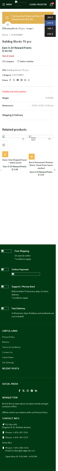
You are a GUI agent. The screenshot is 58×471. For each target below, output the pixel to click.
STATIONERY (17, 35)
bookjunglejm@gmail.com (23, 450)
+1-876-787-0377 (20, 437)
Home (5, 35)
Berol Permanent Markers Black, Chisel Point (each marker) (41, 165)
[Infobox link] (28, 255)
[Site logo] (21, 4)
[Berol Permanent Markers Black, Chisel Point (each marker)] (41, 147)
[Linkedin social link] (25, 80)
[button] (5, 154)
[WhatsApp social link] (29, 80)
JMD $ (49, 17)
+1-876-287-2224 (20, 432)
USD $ (49, 22)
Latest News (8, 357)
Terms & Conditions (11, 347)
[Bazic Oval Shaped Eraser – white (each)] (14, 146)
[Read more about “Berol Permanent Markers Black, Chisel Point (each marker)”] (32, 157)
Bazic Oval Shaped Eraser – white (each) (15, 161)
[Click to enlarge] (7, 24)
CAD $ (49, 33)
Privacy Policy (8, 337)
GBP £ (49, 28)
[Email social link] (18, 80)
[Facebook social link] (10, 80)
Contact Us (7, 352)
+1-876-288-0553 (20, 447)
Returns (5, 342)
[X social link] (14, 80)
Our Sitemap (8, 362)
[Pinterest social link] (21, 80)
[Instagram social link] (28, 390)
